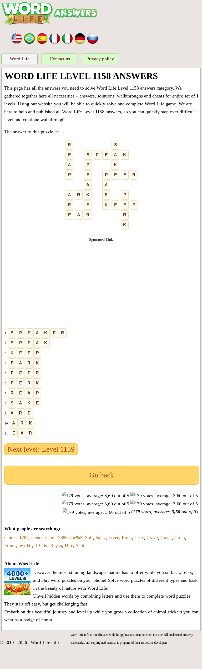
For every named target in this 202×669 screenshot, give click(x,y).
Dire (69, 545)
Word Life (19, 58)
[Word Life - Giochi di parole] (67, 38)
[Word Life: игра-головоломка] (92, 38)
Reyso (56, 545)
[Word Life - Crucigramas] (42, 38)
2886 (63, 537)
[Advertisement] (101, 279)
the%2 (76, 537)
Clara (50, 537)
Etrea (127, 537)
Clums (10, 537)
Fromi (10, 545)
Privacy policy (100, 58)
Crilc (139, 537)
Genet (37, 537)
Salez (100, 537)
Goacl (166, 537)
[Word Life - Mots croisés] (54, 38)
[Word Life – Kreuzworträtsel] (80, 38)
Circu (179, 537)
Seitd (80, 545)
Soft (89, 537)
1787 (24, 537)
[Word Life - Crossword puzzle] (17, 38)
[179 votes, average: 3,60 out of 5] (95, 496)
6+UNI (25, 545)
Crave (152, 537)
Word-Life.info (45, 642)
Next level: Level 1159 (41, 449)
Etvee (113, 537)
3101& (41, 545)
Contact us (60, 58)
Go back (101, 475)
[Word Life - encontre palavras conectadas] (29, 38)
